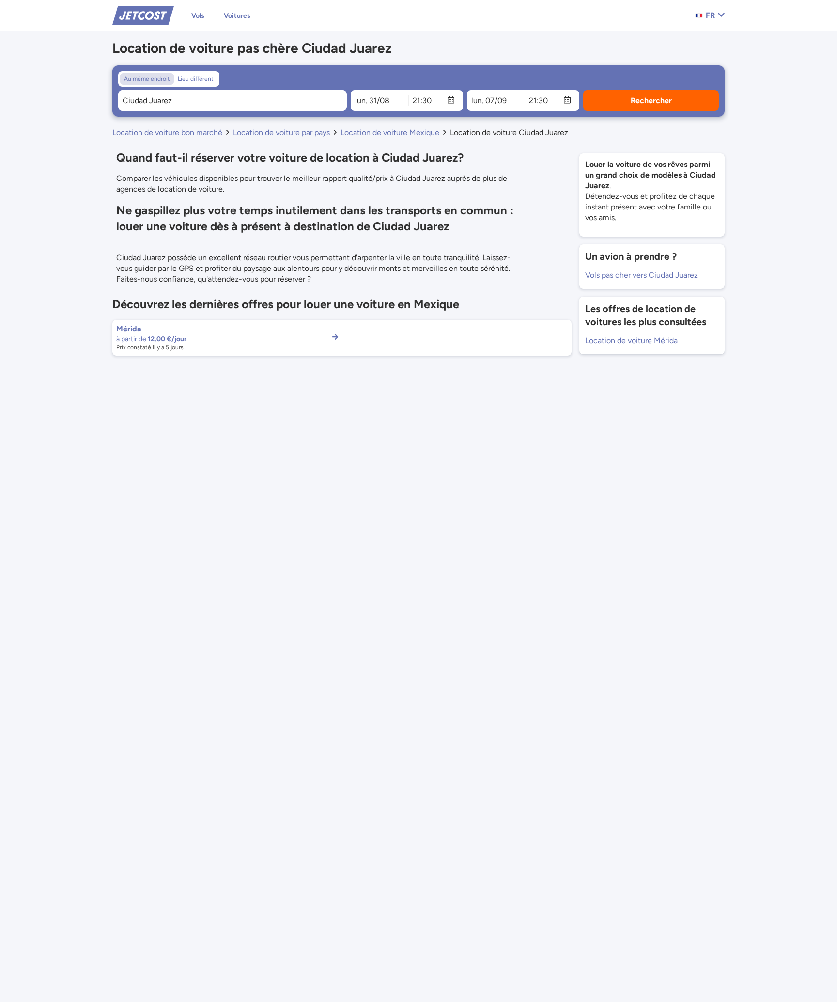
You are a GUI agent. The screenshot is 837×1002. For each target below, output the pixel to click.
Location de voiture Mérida (631, 340)
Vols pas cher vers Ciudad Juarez (641, 275)
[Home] (143, 14)
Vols (197, 16)
